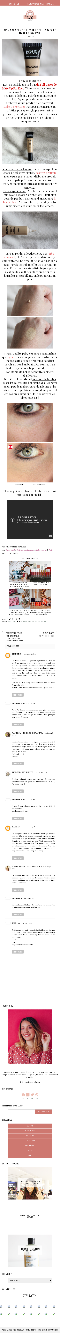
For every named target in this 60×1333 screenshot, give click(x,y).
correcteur (25, 621)
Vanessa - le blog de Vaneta (27, 733)
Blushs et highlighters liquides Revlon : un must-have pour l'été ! (40, 612)
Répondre (17, 695)
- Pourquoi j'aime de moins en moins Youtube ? (30, 1216)
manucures (30, 1141)
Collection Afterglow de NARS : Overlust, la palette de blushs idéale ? (19, 612)
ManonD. (17, 654)
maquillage (41, 621)
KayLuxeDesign (54, 1330)
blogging (30, 1131)
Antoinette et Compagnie (26, 866)
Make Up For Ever (32, 621)
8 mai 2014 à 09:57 (41, 772)
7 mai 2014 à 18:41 (28, 703)
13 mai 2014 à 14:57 (28, 898)
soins (30, 1156)
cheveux (30, 1136)
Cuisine (30, 1126)
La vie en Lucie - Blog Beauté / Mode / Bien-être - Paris (24, 1330)
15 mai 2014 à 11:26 (24, 923)
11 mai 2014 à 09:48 (28, 827)
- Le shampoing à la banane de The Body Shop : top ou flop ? (30, 1249)
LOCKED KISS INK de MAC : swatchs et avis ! (40, 584)
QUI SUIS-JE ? (15, 4)
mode (30, 1151)
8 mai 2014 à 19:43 (28, 799)
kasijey (16, 826)
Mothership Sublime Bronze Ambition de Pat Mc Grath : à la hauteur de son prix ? (19, 585)
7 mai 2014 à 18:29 (29, 654)
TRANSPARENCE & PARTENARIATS (40, 4)
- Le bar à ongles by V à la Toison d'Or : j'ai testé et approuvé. (30, 1182)
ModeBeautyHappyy (22, 772)
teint (45, 621)
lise (14, 923)
